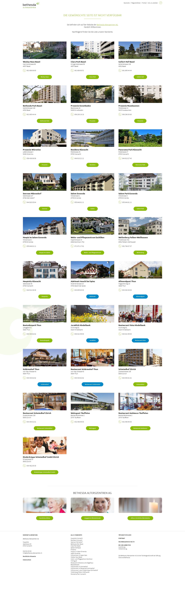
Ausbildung (122, 547)
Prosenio (73, 550)
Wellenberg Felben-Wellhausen (80, 572)
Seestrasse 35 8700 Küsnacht (27, 545)
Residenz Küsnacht (76, 540)
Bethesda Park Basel (77, 544)
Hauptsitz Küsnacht (76, 538)
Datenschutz (27, 560)
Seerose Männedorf (76, 542)
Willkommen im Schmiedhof (79, 566)
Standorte (127, 3)
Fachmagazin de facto (126, 542)
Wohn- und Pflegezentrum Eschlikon (81, 559)
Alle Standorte (76, 535)
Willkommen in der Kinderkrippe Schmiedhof (84, 570)
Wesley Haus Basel (76, 557)
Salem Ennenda (75, 553)
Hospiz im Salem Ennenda (79, 551)
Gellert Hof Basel (76, 548)
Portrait (144, 3)
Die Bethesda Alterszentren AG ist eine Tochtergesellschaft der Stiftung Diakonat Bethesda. (139, 556)
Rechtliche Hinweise (29, 556)
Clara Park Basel (76, 546)
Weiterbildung (123, 549)
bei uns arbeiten (153, 3)
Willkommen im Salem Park (79, 555)
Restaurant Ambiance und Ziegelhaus (82, 563)
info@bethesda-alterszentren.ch (32, 553)
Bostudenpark (75, 565)
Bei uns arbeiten (125, 545)
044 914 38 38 (27, 551)
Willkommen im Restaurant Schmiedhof (82, 568)
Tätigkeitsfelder (135, 3)
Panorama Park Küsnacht (78, 574)
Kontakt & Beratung (30, 535)
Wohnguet (74, 561)
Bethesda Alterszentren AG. (107, 24)
